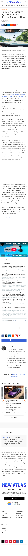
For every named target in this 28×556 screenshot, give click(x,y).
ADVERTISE (4, 524)
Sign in (5, 437)
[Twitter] (5, 25)
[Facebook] (2, 25)
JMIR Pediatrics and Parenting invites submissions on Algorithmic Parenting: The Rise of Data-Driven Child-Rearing (13, 307)
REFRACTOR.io (19, 520)
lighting (3, 96)
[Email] (17, 25)
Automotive (4, 9)
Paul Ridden (11, 347)
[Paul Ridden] (3, 348)
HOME (3, 511)
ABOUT (3, 515)
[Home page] (14, 2)
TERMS (3, 526)
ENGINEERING (9, 5)
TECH (2, 5)
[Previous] (3, 400)
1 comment (15, 340)
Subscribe (14, 498)
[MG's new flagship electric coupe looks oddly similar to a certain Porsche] (14, 392)
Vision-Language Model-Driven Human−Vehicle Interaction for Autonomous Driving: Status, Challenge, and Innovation (13, 274)
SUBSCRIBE (4, 513)
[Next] (24, 400)
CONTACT (4, 530)
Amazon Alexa (10, 331)
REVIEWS (3, 522)
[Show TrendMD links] (25, 320)
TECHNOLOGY (19, 515)
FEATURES (4, 520)
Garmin (8, 217)
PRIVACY (3, 528)
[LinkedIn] (8, 25)
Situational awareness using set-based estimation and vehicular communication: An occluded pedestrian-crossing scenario (13, 301)
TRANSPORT (24, 5)
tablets (23, 94)
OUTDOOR (17, 5)
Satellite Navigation (12, 328)
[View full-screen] (26, 30)
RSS (2, 533)
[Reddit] (11, 25)
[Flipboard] (14, 25)
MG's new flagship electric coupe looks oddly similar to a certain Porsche (14, 402)
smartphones (10, 96)
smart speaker (15, 94)
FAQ (2, 535)
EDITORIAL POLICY (6, 517)
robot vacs (20, 96)
